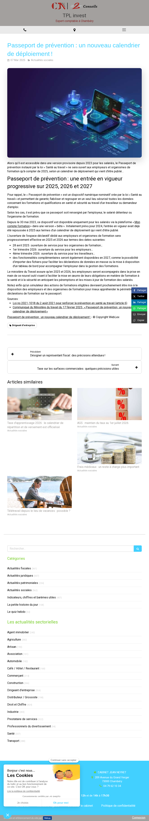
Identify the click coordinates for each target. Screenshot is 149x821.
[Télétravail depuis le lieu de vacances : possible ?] (39, 492)
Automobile (14, 661)
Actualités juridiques (20, 575)
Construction (15, 683)
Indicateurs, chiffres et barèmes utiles (31, 597)
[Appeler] (25, 30)
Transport (13, 741)
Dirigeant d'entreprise (21, 690)
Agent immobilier (18, 632)
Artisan (11, 647)
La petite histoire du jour (22, 604)
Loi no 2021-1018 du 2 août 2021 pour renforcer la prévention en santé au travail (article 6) (70, 303)
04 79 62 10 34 (112, 786)
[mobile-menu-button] (124, 29)
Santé (11, 733)
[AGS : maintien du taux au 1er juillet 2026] (109, 404)
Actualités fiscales (19, 568)
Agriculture (14, 639)
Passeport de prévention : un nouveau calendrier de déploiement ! (49, 317)
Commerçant (15, 675)
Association (14, 654)
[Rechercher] (138, 548)
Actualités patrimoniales (22, 583)
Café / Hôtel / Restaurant (23, 668)
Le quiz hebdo (16, 611)
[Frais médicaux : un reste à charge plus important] (109, 448)
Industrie (13, 712)
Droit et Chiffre (16, 704)
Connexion (138, 817)
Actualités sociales (19, 590)
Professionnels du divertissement (29, 726)
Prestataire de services (22, 719)
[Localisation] (74, 30)
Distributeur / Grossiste (22, 697)
